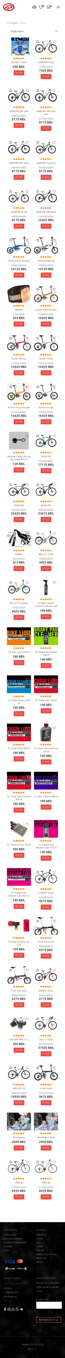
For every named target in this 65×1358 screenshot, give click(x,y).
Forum (6, 1250)
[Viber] (17, 1309)
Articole (39, 1238)
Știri (38, 1242)
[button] (27, 41)
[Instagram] (9, 1309)
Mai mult (7, 1300)
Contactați (7, 1246)
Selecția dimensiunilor (46, 1254)
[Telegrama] (21, 1309)
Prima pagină (12, 23)
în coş (46, 226)
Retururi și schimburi (12, 1238)
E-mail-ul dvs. (42, 1299)
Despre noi (41, 1235)
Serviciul (40, 1262)
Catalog (39, 1246)
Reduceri (40, 1250)
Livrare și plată (9, 1235)
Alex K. (34, 1348)
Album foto (41, 1258)
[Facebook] (5, 1309)
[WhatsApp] (13, 1309)
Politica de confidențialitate (15, 1242)
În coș (19, 73)
